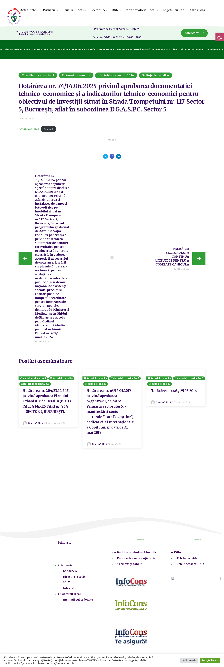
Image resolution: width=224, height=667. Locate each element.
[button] (219, 37)
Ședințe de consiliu (155, 75)
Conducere (70, 571)
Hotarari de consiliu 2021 (35, 384)
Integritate (70, 588)
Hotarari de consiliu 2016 (189, 378)
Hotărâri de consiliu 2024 (116, 75)
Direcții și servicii (75, 576)
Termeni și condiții (130, 564)
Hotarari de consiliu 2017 (125, 378)
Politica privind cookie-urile (136, 552)
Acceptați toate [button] (210, 660)
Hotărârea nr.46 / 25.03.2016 (174, 391)
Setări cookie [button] (189, 660)
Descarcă (48, 129)
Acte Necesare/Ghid (190, 564)
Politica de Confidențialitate (136, 558)
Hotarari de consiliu (76, 75)
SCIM (67, 582)
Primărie (66, 565)
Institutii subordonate (78, 599)
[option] (48, 398)
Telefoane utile (187, 558)
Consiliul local (70, 593)
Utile (177, 552)
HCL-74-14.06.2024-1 (29, 129)
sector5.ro (34, 423)
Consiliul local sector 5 (38, 75)
